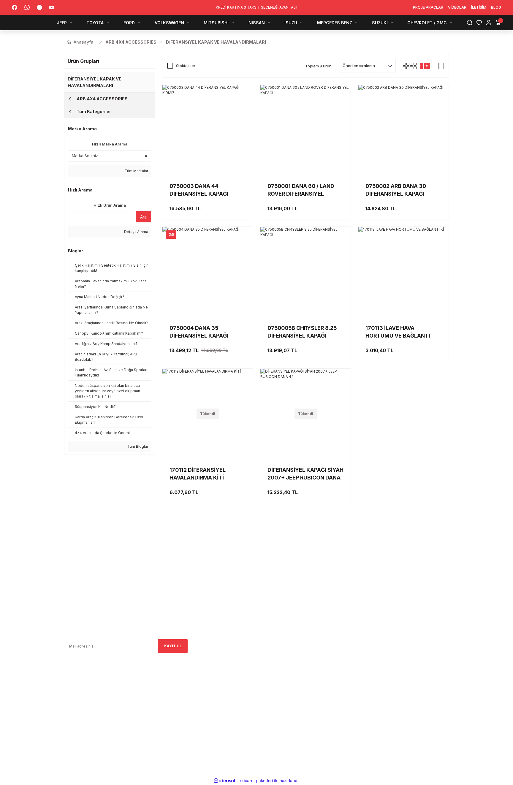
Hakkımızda (238, 635)
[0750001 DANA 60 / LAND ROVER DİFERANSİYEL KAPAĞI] (305, 130)
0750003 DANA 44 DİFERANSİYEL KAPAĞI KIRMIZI (199, 190)
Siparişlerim (239, 643)
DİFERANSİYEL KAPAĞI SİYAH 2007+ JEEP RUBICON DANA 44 (305, 474)
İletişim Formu (242, 651)
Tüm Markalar (136, 171)
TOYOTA (388, 643)
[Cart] (498, 23)
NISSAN (386, 676)
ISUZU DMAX (391, 685)
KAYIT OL (173, 646)
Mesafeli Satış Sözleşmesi (330, 660)
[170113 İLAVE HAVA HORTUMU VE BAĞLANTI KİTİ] (403, 272)
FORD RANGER (393, 651)
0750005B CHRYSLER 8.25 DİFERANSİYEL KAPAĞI (302, 332)
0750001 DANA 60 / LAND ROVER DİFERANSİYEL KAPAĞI (300, 190)
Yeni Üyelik (315, 635)
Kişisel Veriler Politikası (328, 693)
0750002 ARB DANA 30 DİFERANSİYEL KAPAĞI (395, 190)
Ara (143, 216)
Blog (232, 668)
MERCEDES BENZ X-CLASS (403, 693)
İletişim (235, 660)
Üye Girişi (313, 643)
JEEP (384, 635)
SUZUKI (386, 701)
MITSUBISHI (390, 668)
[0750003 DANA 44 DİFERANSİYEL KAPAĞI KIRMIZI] (207, 130)
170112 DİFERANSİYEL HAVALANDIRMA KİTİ (198, 474)
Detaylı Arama (135, 232)
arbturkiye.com (145, 705)
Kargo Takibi (316, 626)
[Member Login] (489, 23)
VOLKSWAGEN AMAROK (401, 660)
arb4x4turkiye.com (81, 705)
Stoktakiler (185, 65)
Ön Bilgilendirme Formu (328, 685)
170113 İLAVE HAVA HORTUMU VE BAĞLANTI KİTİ (397, 332)
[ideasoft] (225, 781)
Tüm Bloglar (137, 446)
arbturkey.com (113, 705)
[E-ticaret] (255, 781)
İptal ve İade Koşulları (327, 676)
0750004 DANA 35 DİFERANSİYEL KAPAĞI (199, 332)
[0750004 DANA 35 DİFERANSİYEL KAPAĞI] (207, 272)
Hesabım (235, 626)
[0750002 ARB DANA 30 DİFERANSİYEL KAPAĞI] (403, 130)
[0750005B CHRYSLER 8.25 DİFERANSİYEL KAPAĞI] (305, 272)
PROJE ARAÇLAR (395, 626)
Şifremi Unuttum (321, 651)
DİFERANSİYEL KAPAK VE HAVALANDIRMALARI (94, 82)
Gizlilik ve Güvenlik (323, 668)
